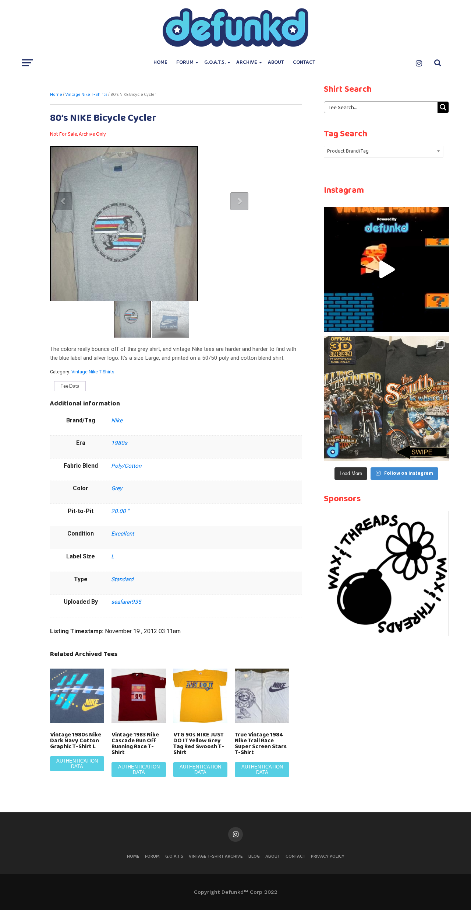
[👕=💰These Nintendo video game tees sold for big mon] (386, 269)
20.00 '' (120, 511)
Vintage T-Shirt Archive (216, 856)
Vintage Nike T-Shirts (86, 94)
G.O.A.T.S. (215, 62)
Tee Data (69, 386)
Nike (117, 420)
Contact (304, 62)
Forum (185, 62)
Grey (116, 488)
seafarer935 (126, 602)
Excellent (122, 533)
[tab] (70, 386)
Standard (122, 579)
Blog (254, 856)
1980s (119, 443)
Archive (246, 62)
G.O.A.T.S (174, 856)
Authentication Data (77, 763)
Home (160, 62)
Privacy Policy (327, 856)
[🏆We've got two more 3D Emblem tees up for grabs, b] (386, 398)
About (276, 62)
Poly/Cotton (126, 466)
